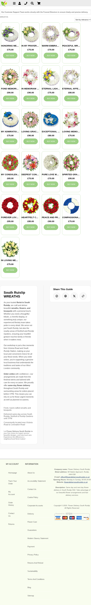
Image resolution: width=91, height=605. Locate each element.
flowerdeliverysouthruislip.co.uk (76, 482)
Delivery (30, 514)
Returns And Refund (35, 563)
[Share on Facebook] (56, 296)
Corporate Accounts (35, 506)
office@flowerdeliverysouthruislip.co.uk (75, 477)
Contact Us (11, 514)
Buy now (10, 55)
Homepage (12, 473)
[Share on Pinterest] (65, 296)
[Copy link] (83, 296)
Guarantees (32, 530)
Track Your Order (12, 482)
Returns (11, 524)
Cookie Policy (32, 497)
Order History (11, 504)
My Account (11, 493)
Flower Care (32, 522)
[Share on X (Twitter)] (74, 296)
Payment (30, 547)
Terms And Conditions (35, 579)
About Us (31, 473)
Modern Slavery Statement (37, 538)
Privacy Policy (33, 555)
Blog (29, 587)
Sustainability (32, 571)
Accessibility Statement (36, 481)
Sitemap (30, 596)
